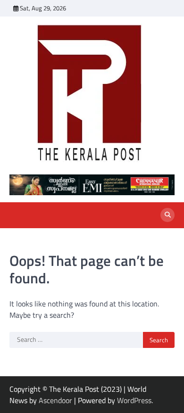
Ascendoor (55, 400)
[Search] (167, 215)
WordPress (134, 400)
